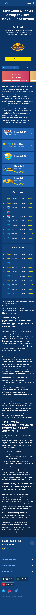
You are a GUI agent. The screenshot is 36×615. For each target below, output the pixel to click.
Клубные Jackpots (27, 68)
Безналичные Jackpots (10, 68)
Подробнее (18, 59)
